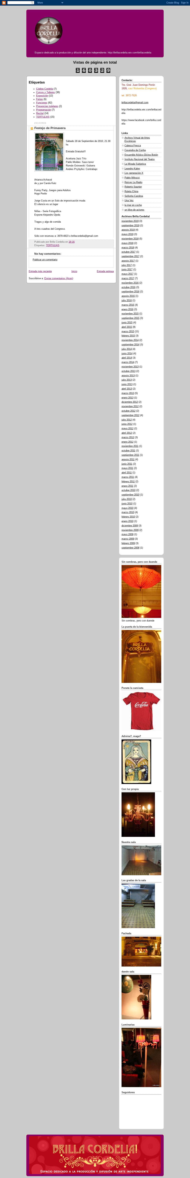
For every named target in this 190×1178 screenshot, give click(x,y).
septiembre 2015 (130, 318)
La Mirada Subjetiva (135, 164)
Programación (43, 110)
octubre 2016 (128, 287)
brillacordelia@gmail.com (135, 102)
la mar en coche (133, 205)
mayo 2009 (127, 534)
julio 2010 (127, 499)
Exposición (42, 95)
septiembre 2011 (130, 455)
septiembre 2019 (130, 225)
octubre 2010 (128, 490)
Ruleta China (131, 191)
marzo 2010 (128, 512)
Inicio (74, 271)
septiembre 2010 (130, 494)
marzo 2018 (128, 247)
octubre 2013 (128, 371)
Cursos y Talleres (45, 92)
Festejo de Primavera (49, 128)
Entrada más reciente (40, 271)
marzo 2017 (128, 278)
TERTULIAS (43, 117)
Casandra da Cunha (135, 150)
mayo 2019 (127, 234)
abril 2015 (127, 327)
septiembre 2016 (130, 291)
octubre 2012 (128, 411)
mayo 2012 (127, 428)
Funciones (41, 102)
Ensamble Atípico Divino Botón (141, 155)
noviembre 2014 (130, 340)
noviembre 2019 (130, 221)
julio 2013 (127, 380)
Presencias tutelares (47, 106)
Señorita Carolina (134, 196)
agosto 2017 (128, 261)
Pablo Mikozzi (132, 177)
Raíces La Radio (133, 182)
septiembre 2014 (130, 344)
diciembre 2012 (130, 402)
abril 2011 (127, 472)
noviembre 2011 (130, 446)
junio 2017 (127, 269)
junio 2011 (127, 464)
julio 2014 (127, 349)
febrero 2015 (128, 335)
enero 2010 (127, 521)
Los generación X (134, 173)
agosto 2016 (128, 296)
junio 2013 (127, 384)
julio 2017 (127, 265)
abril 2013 (127, 389)
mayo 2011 (127, 468)
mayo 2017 (127, 274)
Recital (40, 113)
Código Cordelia (44, 89)
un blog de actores (134, 210)
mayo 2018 (127, 243)
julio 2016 (127, 300)
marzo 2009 (128, 539)
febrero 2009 (128, 543)
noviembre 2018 (130, 238)
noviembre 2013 (130, 366)
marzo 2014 (128, 362)
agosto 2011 (128, 459)
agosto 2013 (128, 375)
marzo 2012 (128, 437)
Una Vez (129, 200)
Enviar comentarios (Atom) (58, 278)
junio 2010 (127, 503)
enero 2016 (127, 309)
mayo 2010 (127, 508)
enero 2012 (127, 442)
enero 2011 (127, 486)
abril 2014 (127, 358)
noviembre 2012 (130, 406)
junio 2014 (127, 353)
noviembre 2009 (130, 530)
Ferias (39, 99)
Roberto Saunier (133, 187)
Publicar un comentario (45, 259)
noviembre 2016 (130, 283)
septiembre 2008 (130, 548)
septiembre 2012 (130, 415)
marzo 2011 (128, 477)
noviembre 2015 (130, 313)
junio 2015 (127, 322)
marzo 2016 (128, 305)
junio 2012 (127, 424)
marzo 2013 (128, 393)
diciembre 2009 (130, 525)
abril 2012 (127, 433)
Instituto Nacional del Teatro (140, 159)
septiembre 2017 (130, 256)
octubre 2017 (128, 252)
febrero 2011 (128, 481)
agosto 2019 (128, 230)
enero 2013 (127, 397)
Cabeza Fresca (133, 145)
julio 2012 (127, 420)
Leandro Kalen (132, 168)
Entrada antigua (105, 271)
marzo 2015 (128, 331)
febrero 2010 (128, 517)
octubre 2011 (128, 450)
